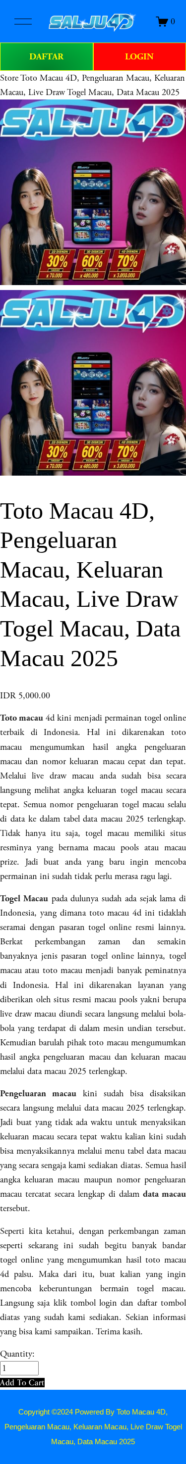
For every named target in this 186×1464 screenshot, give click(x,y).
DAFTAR (46, 56)
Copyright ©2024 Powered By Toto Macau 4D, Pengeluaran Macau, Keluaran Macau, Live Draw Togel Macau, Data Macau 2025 (93, 1427)
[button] (22, 1382)
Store (9, 78)
